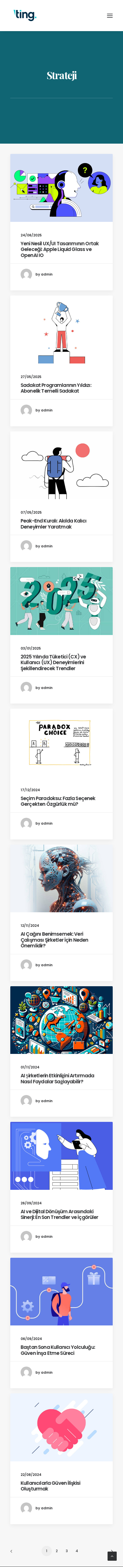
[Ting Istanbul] (25, 15)
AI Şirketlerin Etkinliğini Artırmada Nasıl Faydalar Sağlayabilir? (57, 1078)
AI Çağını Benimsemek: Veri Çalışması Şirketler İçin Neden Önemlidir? (54, 940)
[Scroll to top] (112, 1556)
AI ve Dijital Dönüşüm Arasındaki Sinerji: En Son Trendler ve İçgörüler (59, 1214)
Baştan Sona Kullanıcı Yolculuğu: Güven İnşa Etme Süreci (58, 1350)
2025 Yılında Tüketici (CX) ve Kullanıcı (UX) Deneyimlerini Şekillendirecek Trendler (53, 662)
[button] (61, 188)
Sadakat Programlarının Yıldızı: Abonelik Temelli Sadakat (56, 388)
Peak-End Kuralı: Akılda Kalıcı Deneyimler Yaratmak (54, 523)
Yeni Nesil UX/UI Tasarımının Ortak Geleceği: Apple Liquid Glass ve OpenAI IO (60, 249)
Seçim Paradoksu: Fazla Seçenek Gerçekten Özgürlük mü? (58, 801)
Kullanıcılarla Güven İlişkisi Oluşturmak (50, 1486)
